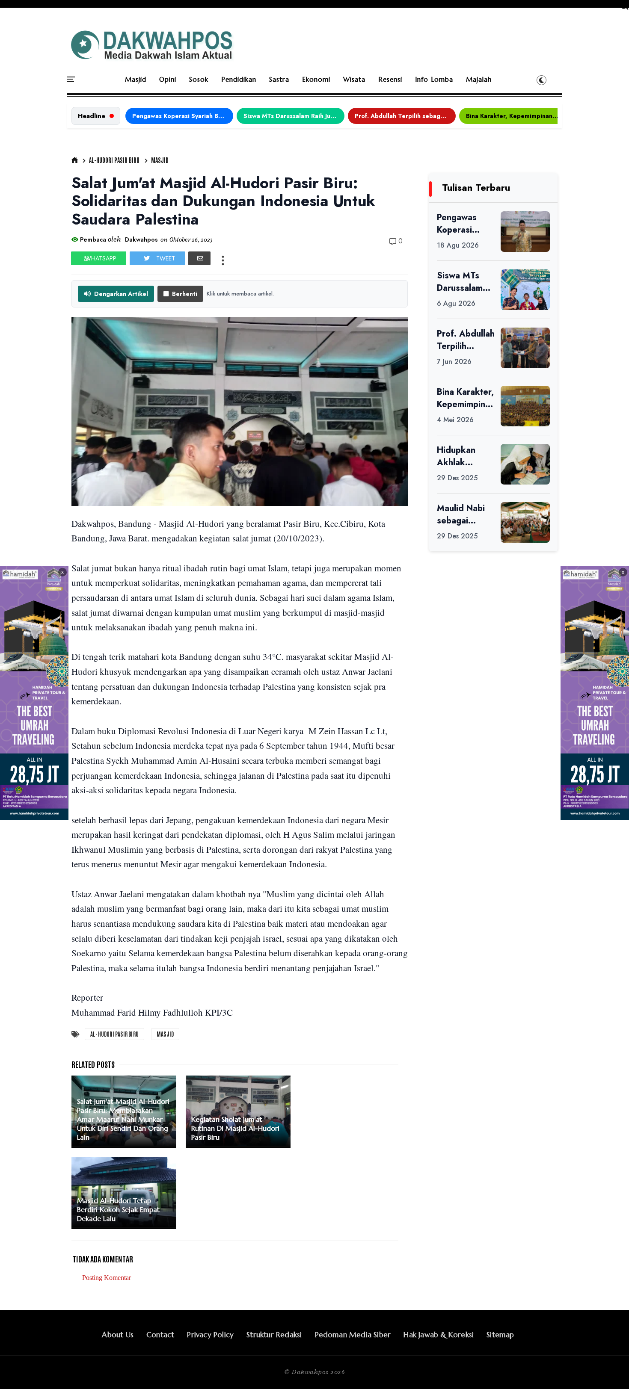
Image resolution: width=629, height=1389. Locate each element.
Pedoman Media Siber (353, 1334)
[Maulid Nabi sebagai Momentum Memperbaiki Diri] (525, 522)
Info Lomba (434, 79)
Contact (160, 1334)
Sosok (198, 79)
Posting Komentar (106, 1277)
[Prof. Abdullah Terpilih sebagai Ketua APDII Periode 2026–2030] (525, 348)
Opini (167, 79)
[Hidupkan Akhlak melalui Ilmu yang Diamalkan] (525, 464)
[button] (541, 80)
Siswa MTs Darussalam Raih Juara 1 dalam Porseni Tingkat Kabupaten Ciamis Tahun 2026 (293, 116)
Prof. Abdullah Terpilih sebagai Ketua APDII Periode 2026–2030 (405, 116)
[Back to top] (607, 1368)
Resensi (390, 79)
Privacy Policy (210, 1334)
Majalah (479, 79)
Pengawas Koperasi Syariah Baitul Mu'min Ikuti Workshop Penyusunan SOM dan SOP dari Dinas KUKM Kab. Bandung (182, 116)
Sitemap (500, 1334)
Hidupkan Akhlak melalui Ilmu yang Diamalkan (460, 456)
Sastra (279, 79)
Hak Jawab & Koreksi (439, 1334)
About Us (118, 1334)
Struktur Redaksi (274, 1334)
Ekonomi (316, 79)
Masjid (135, 79)
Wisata (354, 79)
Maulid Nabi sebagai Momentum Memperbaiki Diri (463, 514)
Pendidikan (238, 79)
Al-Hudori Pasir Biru (114, 160)
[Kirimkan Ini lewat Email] (199, 258)
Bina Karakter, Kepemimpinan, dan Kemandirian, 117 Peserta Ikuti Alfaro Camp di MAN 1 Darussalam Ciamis (516, 116)
